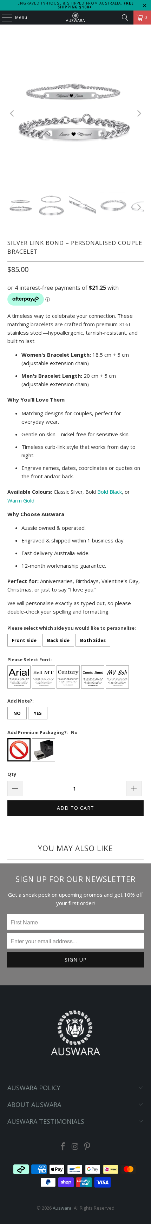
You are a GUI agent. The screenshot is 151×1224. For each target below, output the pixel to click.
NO (17, 713)
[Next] (138, 114)
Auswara (62, 1208)
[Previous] (12, 114)
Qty (11, 774)
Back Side (58, 640)
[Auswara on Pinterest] (87, 1146)
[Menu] (3, 18)
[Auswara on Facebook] (63, 1146)
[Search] (125, 18)
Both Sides (93, 640)
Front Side (24, 640)
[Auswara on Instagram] (75, 1146)
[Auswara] (75, 18)
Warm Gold (20, 500)
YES (38, 713)
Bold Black (109, 491)
